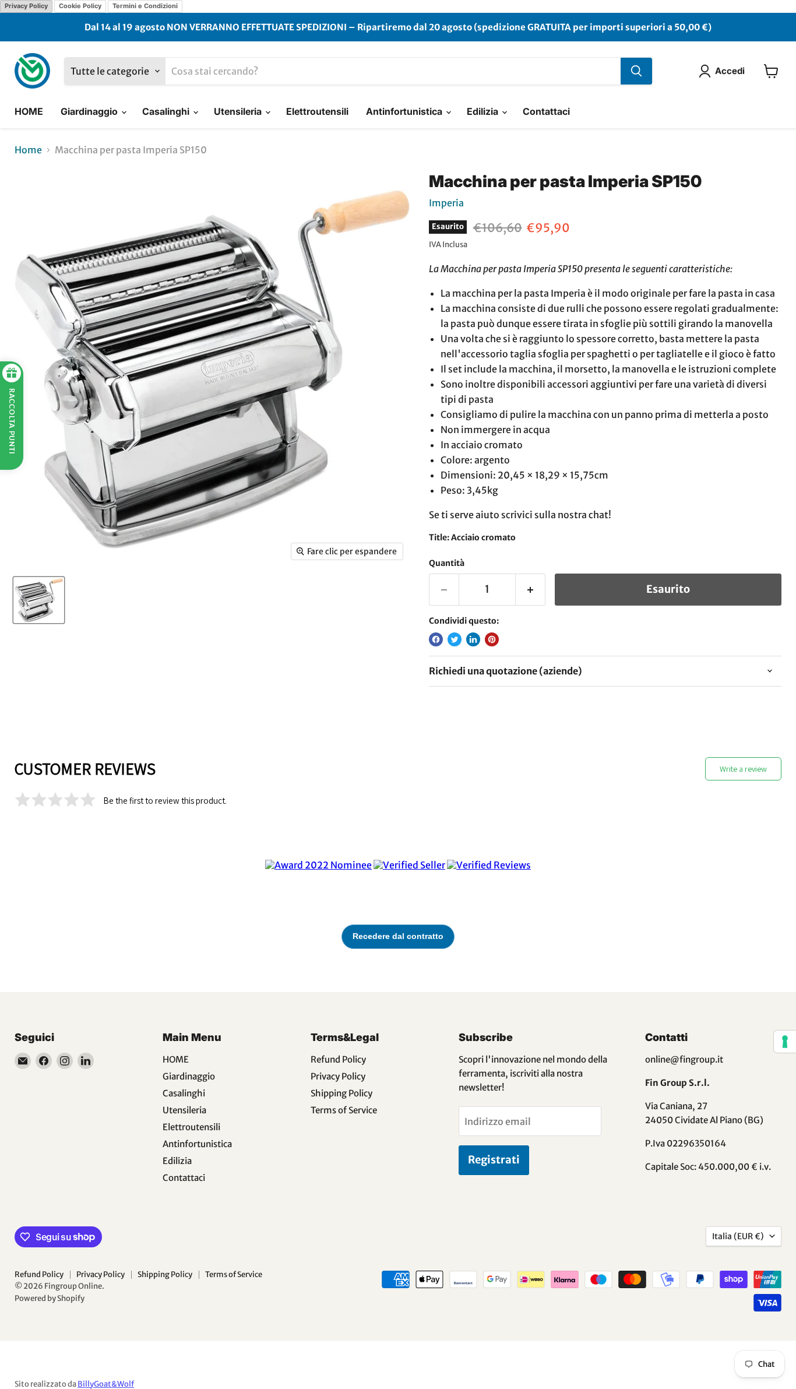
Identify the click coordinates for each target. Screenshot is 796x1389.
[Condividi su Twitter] (455, 639)
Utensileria (239, 111)
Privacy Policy (26, 6)
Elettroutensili (317, 111)
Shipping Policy (341, 1093)
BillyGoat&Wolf (106, 1384)
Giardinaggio (90, 111)
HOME (29, 111)
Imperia (446, 203)
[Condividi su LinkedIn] (473, 639)
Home (28, 150)
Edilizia (484, 111)
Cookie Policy (80, 6)
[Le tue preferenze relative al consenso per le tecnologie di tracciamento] (785, 1042)
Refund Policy (338, 1059)
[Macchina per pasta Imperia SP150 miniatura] (38, 600)
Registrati (494, 1159)
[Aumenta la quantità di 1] (530, 590)
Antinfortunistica (405, 111)
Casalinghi (167, 111)
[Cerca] (636, 71)
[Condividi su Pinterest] (492, 639)
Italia (738, 1236)
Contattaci (546, 111)
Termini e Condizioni (145, 6)
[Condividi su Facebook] (436, 639)
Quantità (446, 563)
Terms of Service (344, 1110)
